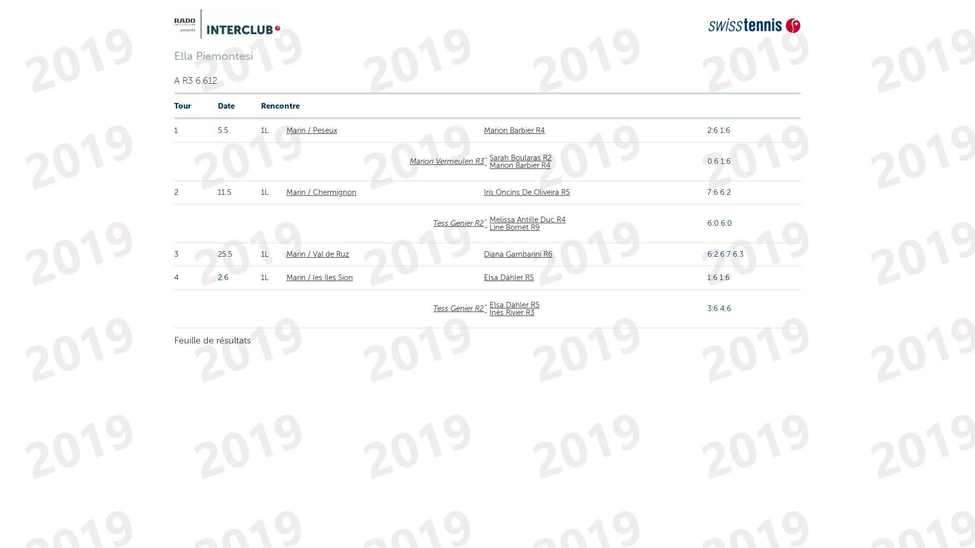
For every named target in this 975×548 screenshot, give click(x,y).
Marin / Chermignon (321, 192)
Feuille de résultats (212, 340)
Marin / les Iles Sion (319, 277)
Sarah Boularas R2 (520, 158)
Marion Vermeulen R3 (447, 161)
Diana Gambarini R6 (518, 254)
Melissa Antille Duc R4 (528, 220)
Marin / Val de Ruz (317, 254)
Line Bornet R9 (515, 227)
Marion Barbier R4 (514, 130)
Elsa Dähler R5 (509, 277)
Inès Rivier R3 (512, 313)
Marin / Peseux (311, 130)
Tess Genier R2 (458, 223)
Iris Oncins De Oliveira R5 (527, 192)
